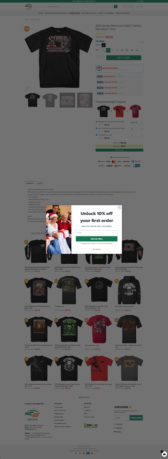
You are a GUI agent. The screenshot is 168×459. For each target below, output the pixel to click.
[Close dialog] (119, 207)
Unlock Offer (97, 238)
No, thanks (97, 249)
